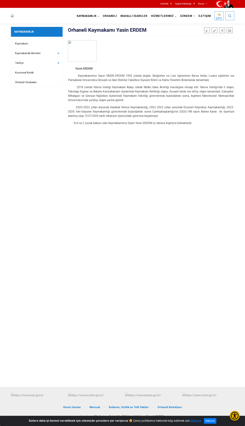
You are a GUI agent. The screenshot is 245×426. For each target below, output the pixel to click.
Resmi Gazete (72, 407)
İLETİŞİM (205, 16)
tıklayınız (195, 420)
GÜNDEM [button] (186, 16)
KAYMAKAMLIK (24, 31)
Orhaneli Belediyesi (169, 407)
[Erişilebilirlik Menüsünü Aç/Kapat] (235, 416)
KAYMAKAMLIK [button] (86, 16)
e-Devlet (164, 4)
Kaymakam (21, 43)
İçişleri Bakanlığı (183, 4)
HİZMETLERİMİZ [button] (162, 16)
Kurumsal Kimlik (24, 72)
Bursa (201, 4)
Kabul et (210, 420)
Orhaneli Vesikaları (26, 82)
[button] (222, 30)
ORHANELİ (110, 16)
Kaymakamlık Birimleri (28, 53)
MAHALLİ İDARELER (134, 16)
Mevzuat (94, 407)
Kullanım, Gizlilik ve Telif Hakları (129, 407)
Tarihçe (19, 63)
